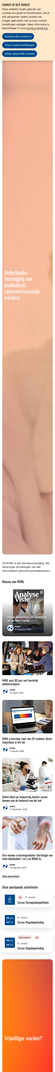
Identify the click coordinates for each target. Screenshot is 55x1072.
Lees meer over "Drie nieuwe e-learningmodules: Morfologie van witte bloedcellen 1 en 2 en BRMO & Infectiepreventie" (27, 842)
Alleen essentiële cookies (19, 53)
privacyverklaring (37, 28)
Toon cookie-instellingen (19, 45)
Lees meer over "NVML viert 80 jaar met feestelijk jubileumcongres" (27, 667)
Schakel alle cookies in (18, 36)
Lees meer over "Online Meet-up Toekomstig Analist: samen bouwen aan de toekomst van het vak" (27, 784)
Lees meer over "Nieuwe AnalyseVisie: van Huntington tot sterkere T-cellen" (27, 611)
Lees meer (27, 899)
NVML (18, 626)
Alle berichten (10, 876)
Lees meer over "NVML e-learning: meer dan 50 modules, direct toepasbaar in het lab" (27, 726)
